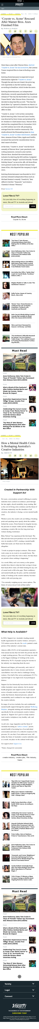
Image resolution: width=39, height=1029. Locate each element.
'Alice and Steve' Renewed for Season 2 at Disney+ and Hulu (21, 326)
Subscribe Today (19, 1013)
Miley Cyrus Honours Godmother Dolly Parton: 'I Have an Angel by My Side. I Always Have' (23, 793)
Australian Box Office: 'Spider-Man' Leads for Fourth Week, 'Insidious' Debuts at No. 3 (22, 273)
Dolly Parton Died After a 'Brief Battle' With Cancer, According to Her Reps (22, 804)
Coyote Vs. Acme (19, 219)
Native (20, 760)
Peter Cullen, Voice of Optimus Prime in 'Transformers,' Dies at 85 (22, 835)
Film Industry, (31, 757)
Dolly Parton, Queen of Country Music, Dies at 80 (21, 294)
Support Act (17, 743)
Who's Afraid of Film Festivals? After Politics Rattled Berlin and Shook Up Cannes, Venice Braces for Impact (15, 390)
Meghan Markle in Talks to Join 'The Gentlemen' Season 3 (23, 283)
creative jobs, (21, 757)
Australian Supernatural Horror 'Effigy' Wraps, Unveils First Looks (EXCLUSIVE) (15, 401)
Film (11, 14)
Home (3, 14)
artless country (23, 726)
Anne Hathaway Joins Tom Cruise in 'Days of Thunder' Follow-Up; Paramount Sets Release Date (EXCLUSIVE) (23, 253)
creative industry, (9, 757)
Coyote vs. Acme (25, 80)
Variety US (9, 189)
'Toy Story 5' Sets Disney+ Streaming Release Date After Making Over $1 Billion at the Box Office (22, 243)
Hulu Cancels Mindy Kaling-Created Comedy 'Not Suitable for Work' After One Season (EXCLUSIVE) (23, 316)
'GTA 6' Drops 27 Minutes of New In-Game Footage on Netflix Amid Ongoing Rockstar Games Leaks (22, 878)
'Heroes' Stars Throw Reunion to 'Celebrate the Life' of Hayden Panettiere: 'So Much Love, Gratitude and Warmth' (21, 306)
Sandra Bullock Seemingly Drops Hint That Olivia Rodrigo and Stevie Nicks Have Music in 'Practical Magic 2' (22, 868)
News (17, 14)
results (25, 643)
